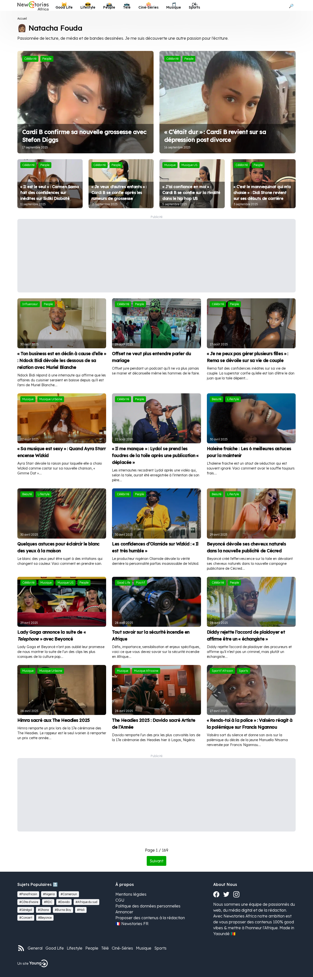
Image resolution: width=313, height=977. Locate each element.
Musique (143, 948)
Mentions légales (130, 894)
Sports (160, 948)
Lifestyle (74, 948)
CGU (119, 900)
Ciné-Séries (122, 948)
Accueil (22, 18)
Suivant (156, 860)
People (91, 948)
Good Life (54, 948)
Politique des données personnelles (147, 906)
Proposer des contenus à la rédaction (150, 917)
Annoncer (124, 911)
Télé (105, 948)
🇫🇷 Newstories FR (131, 923)
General (35, 948)
